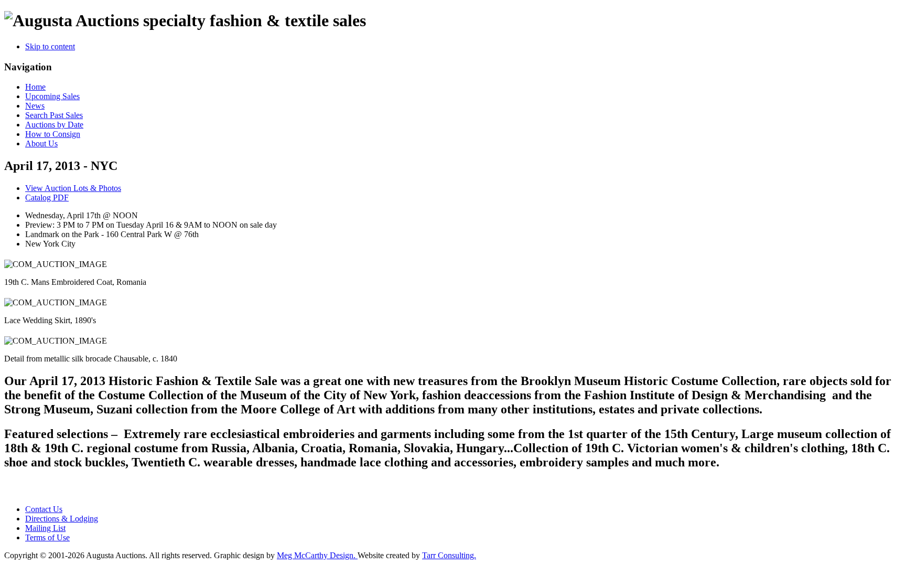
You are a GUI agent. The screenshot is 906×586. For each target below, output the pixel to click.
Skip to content (50, 46)
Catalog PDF (47, 197)
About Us (41, 143)
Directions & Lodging (61, 518)
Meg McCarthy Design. (317, 555)
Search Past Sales (54, 115)
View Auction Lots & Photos (73, 188)
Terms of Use (47, 537)
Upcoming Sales (52, 96)
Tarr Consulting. (449, 555)
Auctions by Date (54, 124)
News (35, 105)
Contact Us (43, 509)
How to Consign (52, 134)
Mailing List (45, 528)
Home (35, 86)
